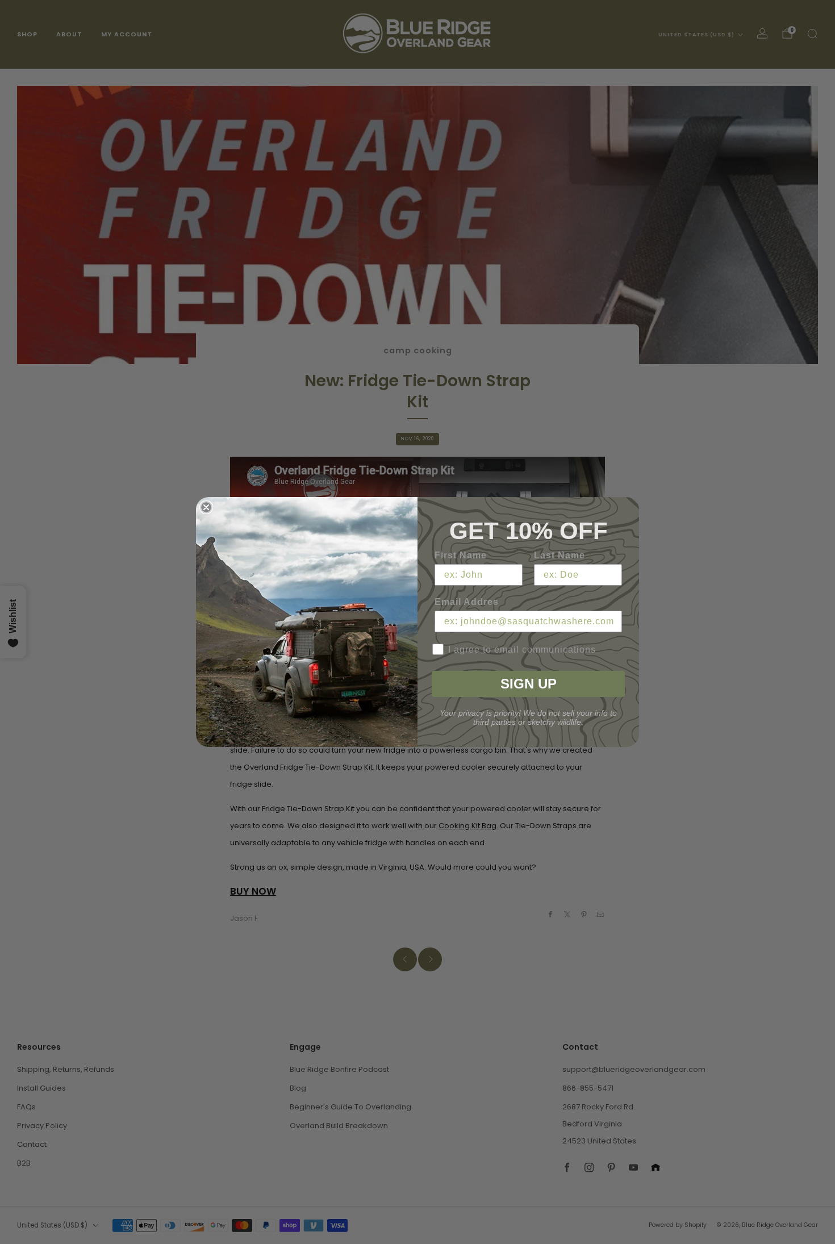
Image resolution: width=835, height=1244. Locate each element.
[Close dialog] (206, 507)
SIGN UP (528, 683)
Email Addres (467, 602)
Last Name (559, 555)
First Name (461, 555)
